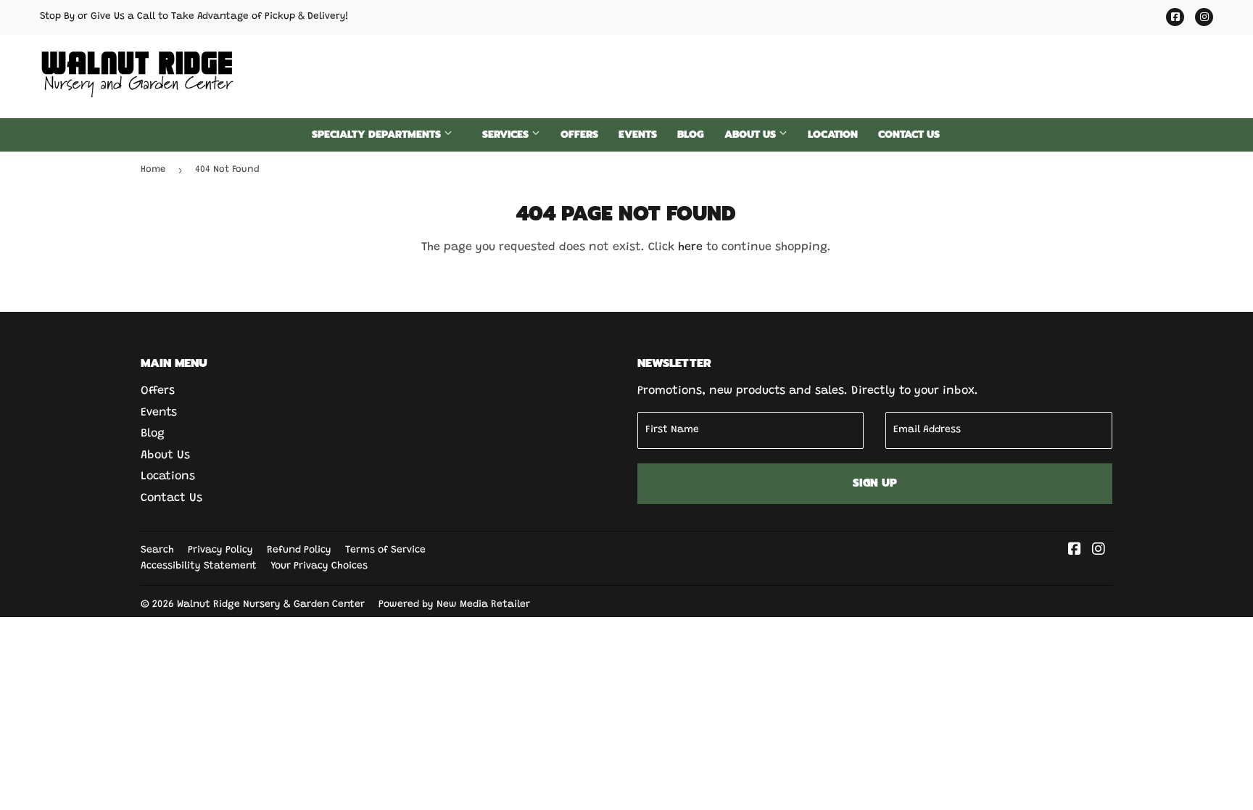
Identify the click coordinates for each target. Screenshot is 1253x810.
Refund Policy (299, 550)
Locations (168, 476)
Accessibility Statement (199, 566)
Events (638, 134)
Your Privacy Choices (319, 566)
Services (507, 134)
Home (153, 169)
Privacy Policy (220, 550)
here (690, 247)
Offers (579, 134)
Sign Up (875, 483)
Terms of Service (385, 550)
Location (833, 134)
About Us (751, 134)
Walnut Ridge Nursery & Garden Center (271, 605)
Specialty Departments (378, 134)
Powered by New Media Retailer (454, 605)
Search (157, 550)
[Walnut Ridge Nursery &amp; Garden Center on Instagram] (1098, 551)
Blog (690, 134)
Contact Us (909, 134)
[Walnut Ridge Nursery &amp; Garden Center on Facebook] (1074, 551)
